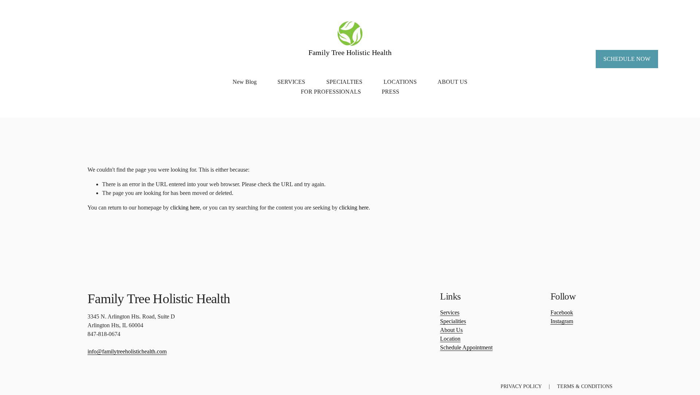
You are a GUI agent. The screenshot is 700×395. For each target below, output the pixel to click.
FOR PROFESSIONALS (331, 92)
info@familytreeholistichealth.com (127, 351)
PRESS (390, 92)
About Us (451, 330)
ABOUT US (452, 82)
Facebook (562, 312)
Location (450, 339)
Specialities (453, 321)
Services (449, 312)
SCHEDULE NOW (626, 59)
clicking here (185, 207)
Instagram (562, 321)
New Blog (245, 82)
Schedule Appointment (466, 347)
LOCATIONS (400, 82)
